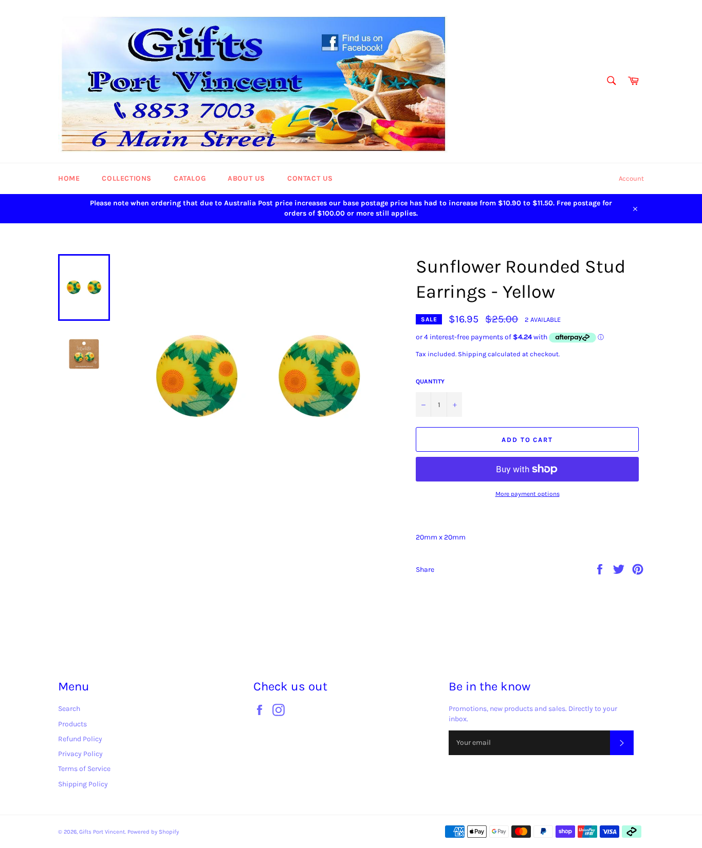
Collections (127, 178)
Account (631, 178)
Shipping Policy (83, 784)
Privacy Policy (80, 753)
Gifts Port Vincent (102, 831)
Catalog (190, 178)
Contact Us (310, 178)
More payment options (527, 493)
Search (69, 708)
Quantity (430, 381)
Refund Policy (80, 739)
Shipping (472, 354)
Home (69, 178)
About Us (246, 178)
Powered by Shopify (153, 831)
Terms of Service (84, 768)
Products (72, 724)
